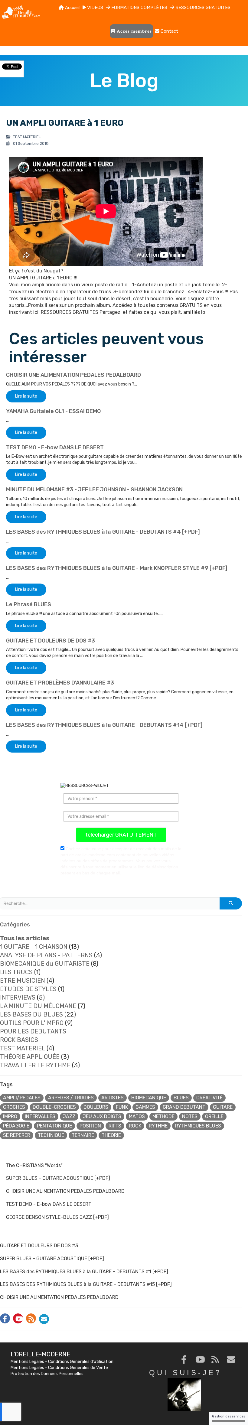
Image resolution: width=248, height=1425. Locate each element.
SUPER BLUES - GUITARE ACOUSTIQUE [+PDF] (58, 1178)
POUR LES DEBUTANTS (33, 1031)
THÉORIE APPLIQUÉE (30, 1056)
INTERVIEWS (17, 997)
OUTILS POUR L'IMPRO (32, 1022)
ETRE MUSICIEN (22, 980)
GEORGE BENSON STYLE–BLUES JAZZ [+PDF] (57, 1217)
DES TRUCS (16, 972)
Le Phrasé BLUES (28, 604)
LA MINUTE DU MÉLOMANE (38, 1006)
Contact (168, 31)
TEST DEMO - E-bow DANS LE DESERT (55, 447)
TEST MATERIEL (22, 1048)
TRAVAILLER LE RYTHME (35, 1065)
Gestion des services (228, 1416)
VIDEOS (94, 7)
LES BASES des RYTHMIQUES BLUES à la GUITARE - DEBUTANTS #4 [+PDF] (103, 532)
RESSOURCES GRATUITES (202, 7)
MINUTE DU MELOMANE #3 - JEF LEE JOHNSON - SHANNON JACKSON (94, 489)
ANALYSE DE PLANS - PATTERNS (46, 955)
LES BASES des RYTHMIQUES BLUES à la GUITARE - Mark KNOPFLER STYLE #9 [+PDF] (116, 568)
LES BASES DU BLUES (31, 1014)
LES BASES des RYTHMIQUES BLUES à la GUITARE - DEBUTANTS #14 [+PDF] (104, 725)
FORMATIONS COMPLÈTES (138, 7)
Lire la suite (26, 396)
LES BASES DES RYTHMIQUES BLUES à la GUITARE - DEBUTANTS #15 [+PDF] (86, 1284)
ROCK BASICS (19, 1039)
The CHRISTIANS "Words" (34, 1165)
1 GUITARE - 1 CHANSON (33, 946)
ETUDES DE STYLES (28, 989)
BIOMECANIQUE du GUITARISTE (45, 963)
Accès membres (134, 31)
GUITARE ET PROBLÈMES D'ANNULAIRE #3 (60, 682)
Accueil (72, 7)
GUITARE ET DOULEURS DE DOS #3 (50, 640)
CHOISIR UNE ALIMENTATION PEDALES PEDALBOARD (73, 375)
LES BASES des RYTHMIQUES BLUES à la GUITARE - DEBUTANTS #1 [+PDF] (84, 1271)
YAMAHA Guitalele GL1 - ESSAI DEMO (53, 411)
